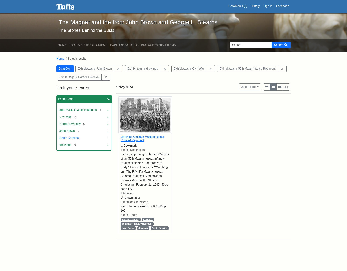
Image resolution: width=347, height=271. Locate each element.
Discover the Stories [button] (87, 44)
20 (248, 86)
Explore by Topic (124, 44)
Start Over (65, 68)
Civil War (148, 219)
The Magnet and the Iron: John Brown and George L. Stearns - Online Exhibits (65, 6)
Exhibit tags (65, 98)
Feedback (282, 6)
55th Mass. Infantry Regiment (137, 224)
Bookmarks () (237, 6)
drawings (143, 228)
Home (62, 44)
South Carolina (69, 137)
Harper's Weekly (130, 219)
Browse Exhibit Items (158, 44)
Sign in (267, 6)
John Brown (128, 228)
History (255, 6)
